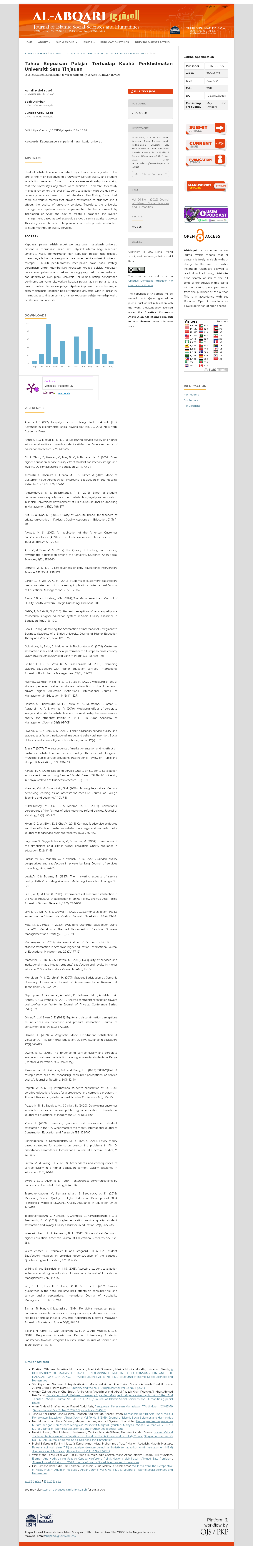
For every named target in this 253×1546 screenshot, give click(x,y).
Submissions (65, 42)
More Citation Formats (148, 174)
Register (211, 6)
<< (26, 1481)
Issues (88, 42)
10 (50, 1481)
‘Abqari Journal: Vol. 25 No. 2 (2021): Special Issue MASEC (69, 1410)
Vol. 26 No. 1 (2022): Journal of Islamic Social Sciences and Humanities (96, 53)
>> (59, 1481)
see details (64, 393)
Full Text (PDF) (145, 91)
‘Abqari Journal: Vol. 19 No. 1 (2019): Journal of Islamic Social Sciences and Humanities (118, 1417)
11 (54, 1481)
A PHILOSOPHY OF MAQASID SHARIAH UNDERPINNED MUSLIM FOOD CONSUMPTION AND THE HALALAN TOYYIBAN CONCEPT (102, 1373)
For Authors (191, 400)
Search (221, 42)
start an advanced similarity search (64, 1489)
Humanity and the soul (84, 1388)
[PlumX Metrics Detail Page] (31, 388)
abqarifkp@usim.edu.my (60, 1536)
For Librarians (192, 405)
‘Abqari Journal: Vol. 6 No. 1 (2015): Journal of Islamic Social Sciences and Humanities (85, 1462)
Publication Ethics (114, 42)
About (43, 42)
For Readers (191, 394)
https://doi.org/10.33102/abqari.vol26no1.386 (59, 130)
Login (224, 6)
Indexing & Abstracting (152, 42)
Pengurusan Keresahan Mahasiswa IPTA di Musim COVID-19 (133, 1406)
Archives (41, 53)
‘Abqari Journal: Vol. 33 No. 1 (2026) (123, 1388)
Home (29, 42)
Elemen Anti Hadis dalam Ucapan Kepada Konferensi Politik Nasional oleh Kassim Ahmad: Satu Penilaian (102, 1458)
